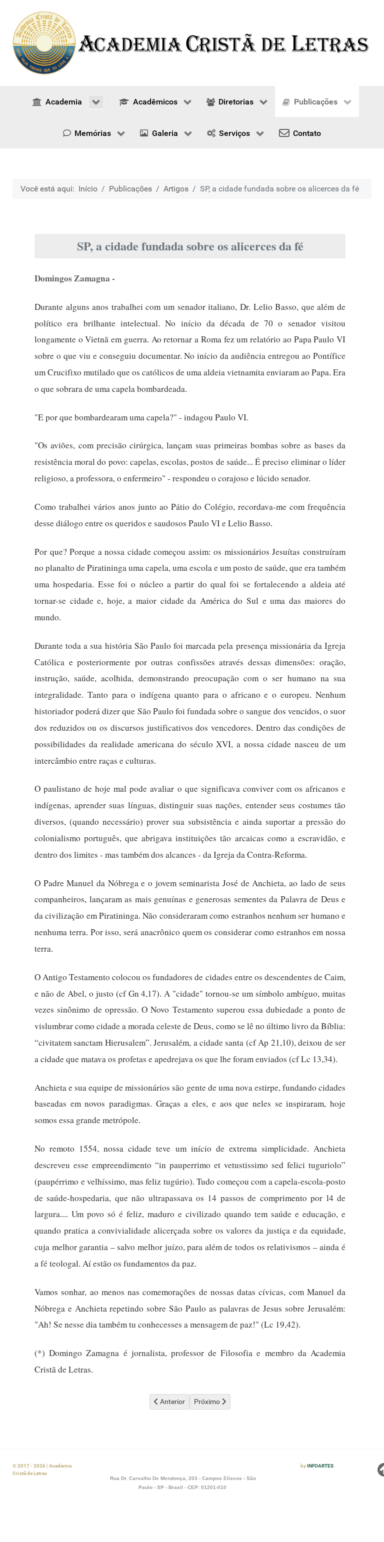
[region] (192, 43)
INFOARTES (320, 1466)
